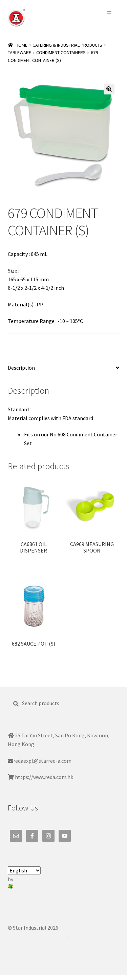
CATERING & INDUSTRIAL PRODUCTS (67, 45)
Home (21, 45)
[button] (109, 89)
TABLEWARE (19, 52)
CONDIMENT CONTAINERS (61, 52)
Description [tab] (21, 367)
